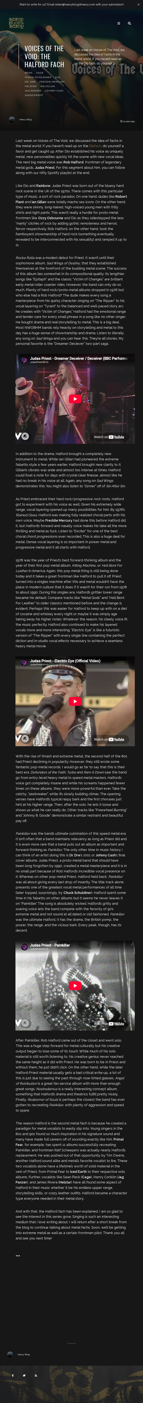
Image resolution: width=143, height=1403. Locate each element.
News (28, 72)
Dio (57, 77)
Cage (40, 72)
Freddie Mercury (52, 81)
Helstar (30, 86)
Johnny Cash (54, 90)
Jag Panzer (33, 90)
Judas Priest (34, 95)
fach (95, 146)
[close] (139, 4)
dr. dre (30, 81)
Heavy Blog (25, 119)
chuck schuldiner (38, 77)
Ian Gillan (47, 86)
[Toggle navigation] (119, 23)
